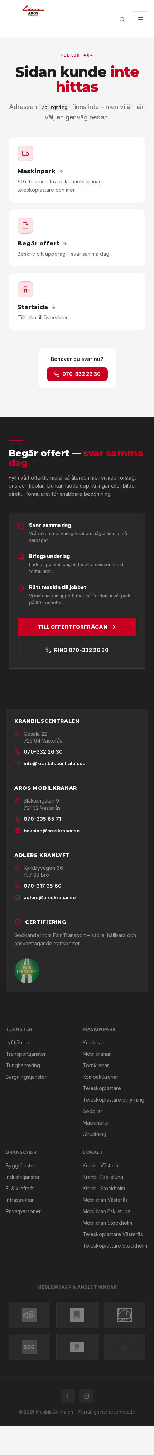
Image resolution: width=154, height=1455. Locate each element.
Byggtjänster (20, 1165)
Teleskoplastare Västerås (113, 1234)
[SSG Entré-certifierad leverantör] (29, 1347)
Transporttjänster (26, 1054)
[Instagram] (86, 1396)
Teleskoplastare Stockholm (115, 1246)
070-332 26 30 (81, 374)
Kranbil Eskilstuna (103, 1177)
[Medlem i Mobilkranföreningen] (124, 1347)
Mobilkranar (97, 1054)
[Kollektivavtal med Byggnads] (124, 1315)
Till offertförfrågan (72, 627)
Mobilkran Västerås (105, 1200)
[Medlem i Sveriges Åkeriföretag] (77, 1315)
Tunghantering (23, 1065)
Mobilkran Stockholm (107, 1223)
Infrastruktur (20, 1200)
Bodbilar (92, 1111)
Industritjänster (23, 1177)
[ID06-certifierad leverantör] (77, 1347)
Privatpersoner (23, 1211)
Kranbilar (93, 1042)
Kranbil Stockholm (104, 1188)
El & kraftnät (20, 1188)
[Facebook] (68, 1396)
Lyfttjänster (18, 1042)
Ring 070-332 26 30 (81, 650)
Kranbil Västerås (102, 1165)
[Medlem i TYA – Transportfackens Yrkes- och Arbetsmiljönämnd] (29, 1315)
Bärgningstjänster (26, 1077)
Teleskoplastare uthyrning (113, 1100)
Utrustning (94, 1134)
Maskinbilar (96, 1123)
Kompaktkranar (100, 1077)
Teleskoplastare (102, 1088)
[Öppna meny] (140, 19)
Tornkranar (96, 1065)
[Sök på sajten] (122, 19)
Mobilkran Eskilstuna (106, 1211)
